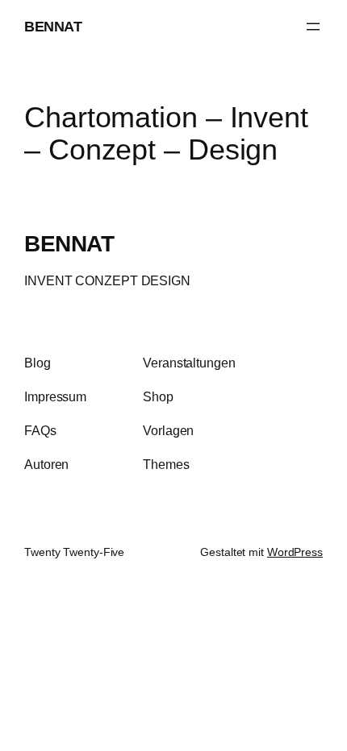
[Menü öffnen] (313, 26)
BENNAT (53, 26)
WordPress (295, 552)
